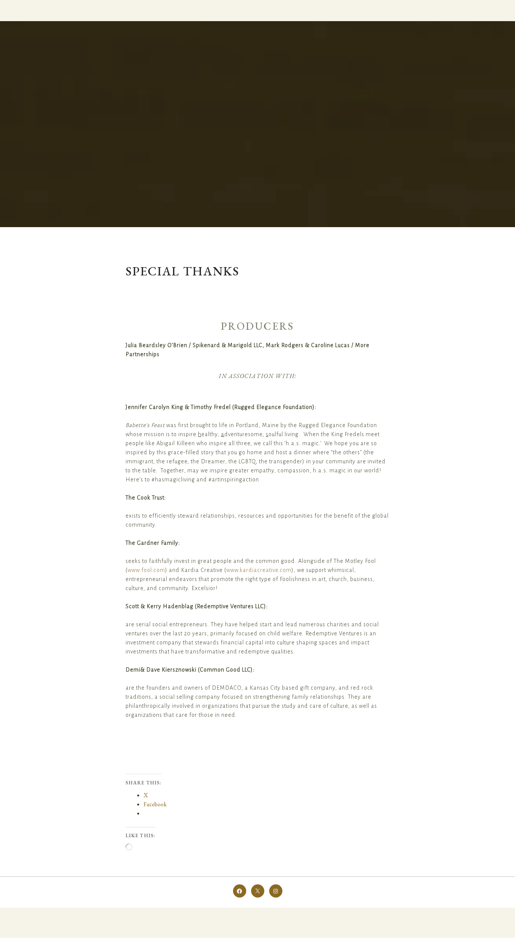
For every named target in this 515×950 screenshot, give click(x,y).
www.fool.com (146, 570)
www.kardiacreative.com (258, 570)
